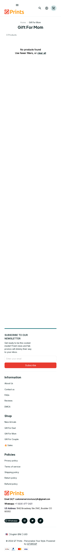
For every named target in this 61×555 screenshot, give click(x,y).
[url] (32, 499)
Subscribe (30, 365)
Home (23, 22)
